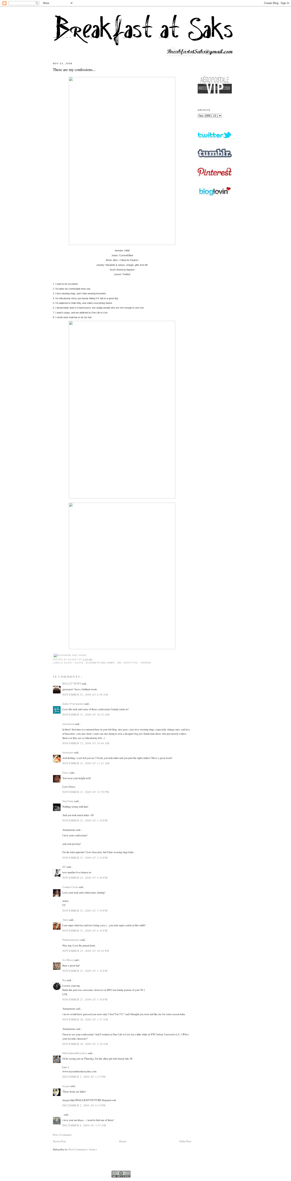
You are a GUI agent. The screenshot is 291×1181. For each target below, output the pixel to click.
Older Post (185, 1141)
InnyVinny (68, 801)
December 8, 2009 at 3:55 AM (84, 1125)
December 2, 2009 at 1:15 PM (84, 1076)
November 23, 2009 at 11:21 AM (85, 763)
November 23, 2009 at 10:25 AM (85, 714)
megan (66, 1086)
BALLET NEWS (72, 683)
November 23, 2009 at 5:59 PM (85, 910)
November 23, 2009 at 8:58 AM (85, 694)
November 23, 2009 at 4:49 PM (85, 877)
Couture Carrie (70, 887)
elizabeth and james (101, 663)
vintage (145, 663)
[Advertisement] (215, 315)
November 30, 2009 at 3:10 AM (85, 1044)
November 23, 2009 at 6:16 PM (85, 930)
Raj (64, 980)
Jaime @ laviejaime (73, 703)
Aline (65, 919)
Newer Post (59, 1141)
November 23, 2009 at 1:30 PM (85, 820)
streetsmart (68, 724)
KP (64, 866)
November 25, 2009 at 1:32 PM (85, 970)
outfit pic (131, 663)
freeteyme (68, 752)
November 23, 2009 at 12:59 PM (85, 792)
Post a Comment (62, 1135)
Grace (66, 772)
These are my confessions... (74, 69)
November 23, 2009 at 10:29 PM (85, 950)
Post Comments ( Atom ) (83, 1149)
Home (122, 1141)
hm (119, 663)
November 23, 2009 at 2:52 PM (85, 857)
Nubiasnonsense (71, 939)
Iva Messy (68, 960)
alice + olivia (74, 663)
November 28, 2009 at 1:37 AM (85, 1019)
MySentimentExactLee (75, 1053)
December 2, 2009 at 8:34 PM (84, 1105)
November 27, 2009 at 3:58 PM (85, 999)
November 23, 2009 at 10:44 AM (85, 743)
